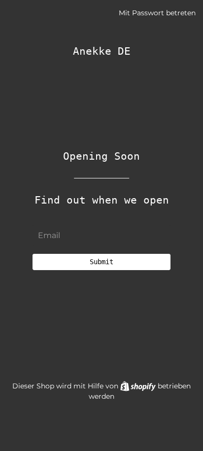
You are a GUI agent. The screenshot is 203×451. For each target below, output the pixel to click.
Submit (101, 262)
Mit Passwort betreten (157, 12)
